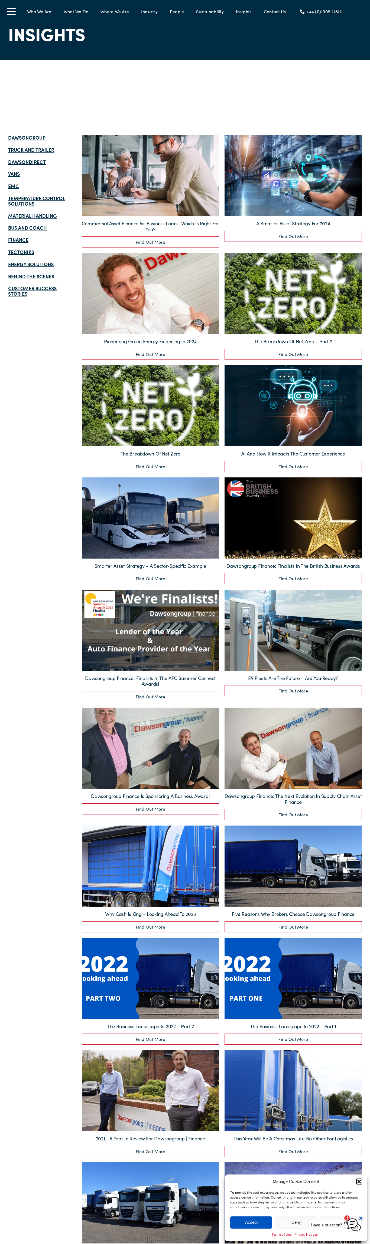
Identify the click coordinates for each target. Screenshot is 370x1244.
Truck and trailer (31, 149)
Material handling (32, 215)
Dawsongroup (27, 137)
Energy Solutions (31, 264)
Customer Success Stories (32, 291)
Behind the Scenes (31, 276)
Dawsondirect (27, 162)
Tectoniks (21, 252)
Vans (14, 173)
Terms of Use (282, 1234)
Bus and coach (27, 227)
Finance (18, 239)
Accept (251, 1222)
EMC (13, 186)
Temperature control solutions (36, 201)
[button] (359, 1181)
